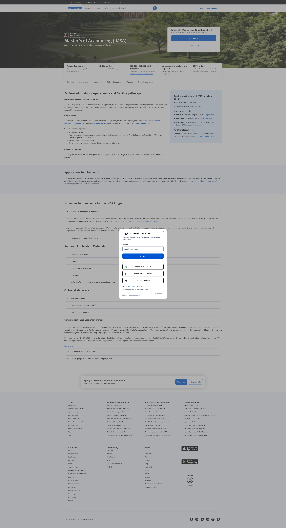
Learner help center (142, 290)
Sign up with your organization (132, 286)
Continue (143, 256)
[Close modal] (163, 232)
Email (125, 245)
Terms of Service (133, 295)
